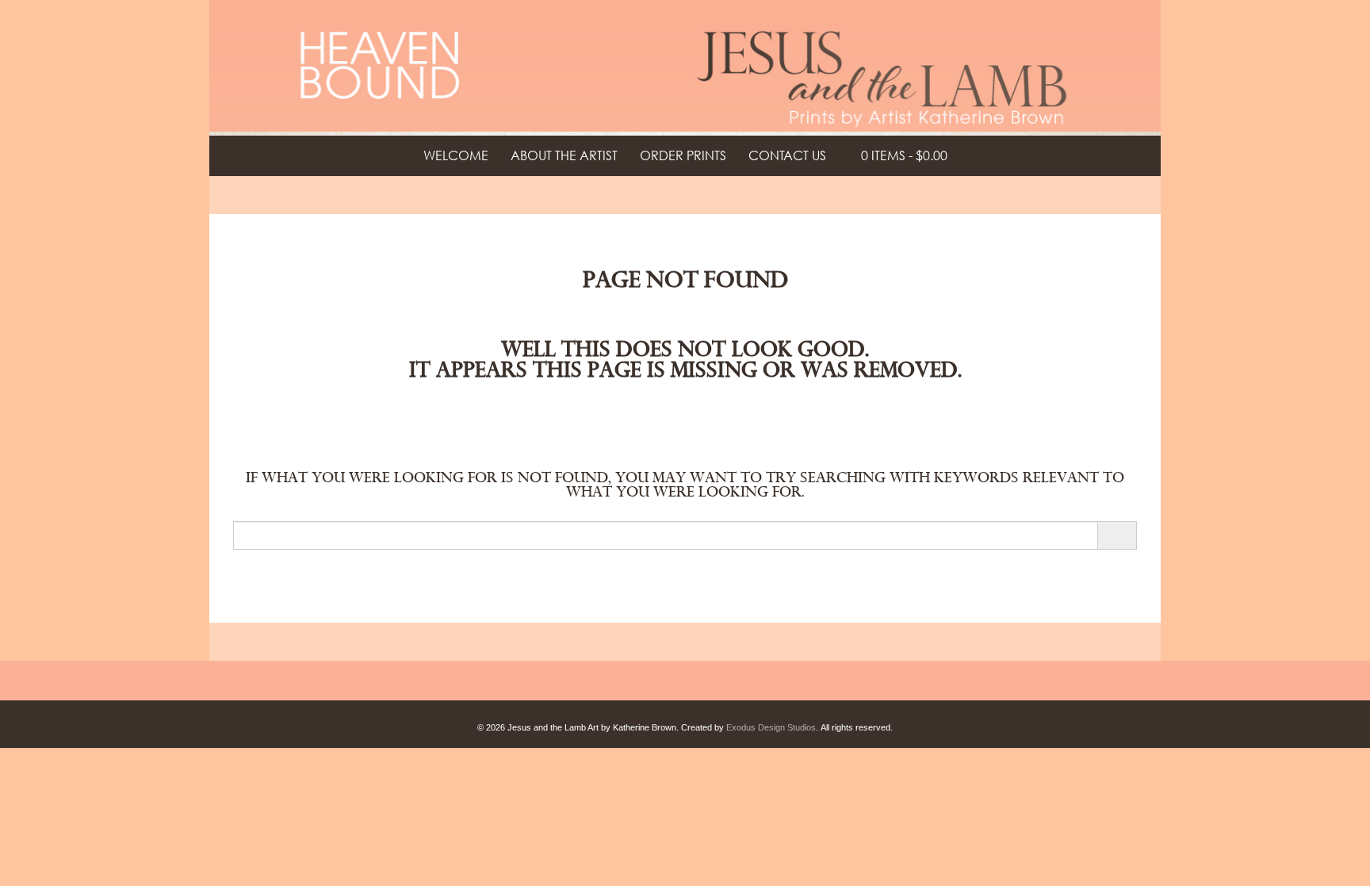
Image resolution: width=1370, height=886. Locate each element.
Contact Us (787, 155)
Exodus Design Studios (771, 727)
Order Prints (683, 155)
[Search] (1116, 535)
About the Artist (564, 155)
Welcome (455, 155)
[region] (685, 68)
